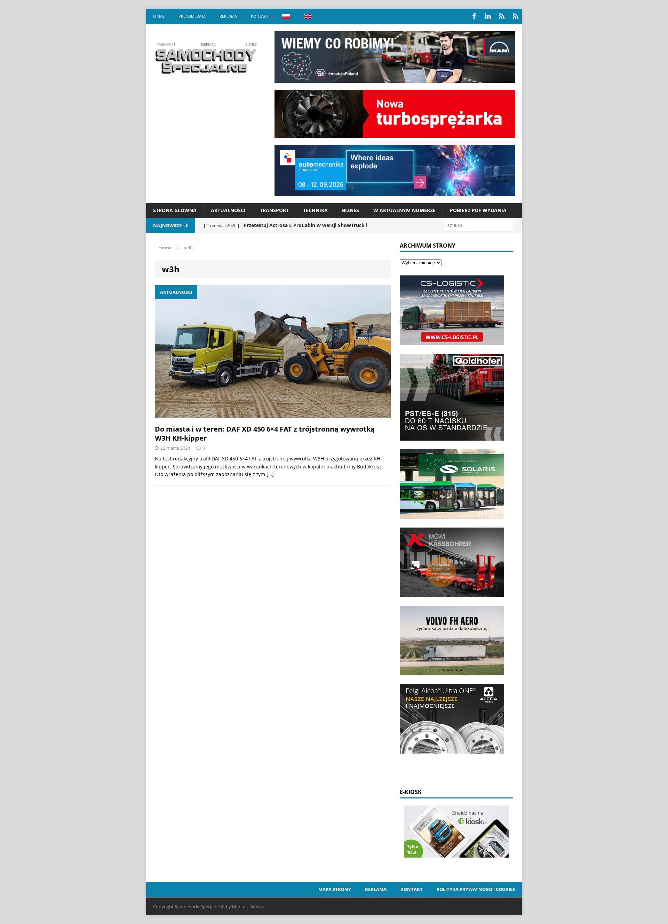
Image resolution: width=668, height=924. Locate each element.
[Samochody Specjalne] (205, 58)
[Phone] (501, 16)
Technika (315, 210)
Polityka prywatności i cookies (476, 889)
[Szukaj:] (478, 225)
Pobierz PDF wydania (478, 210)
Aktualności (228, 210)
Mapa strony (334, 889)
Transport (274, 210)
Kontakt (259, 16)
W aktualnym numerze (404, 210)
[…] (270, 474)
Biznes (350, 210)
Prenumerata (192, 16)
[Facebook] (474, 16)
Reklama (228, 16)
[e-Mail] (515, 16)
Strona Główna (175, 210)
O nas (159, 16)
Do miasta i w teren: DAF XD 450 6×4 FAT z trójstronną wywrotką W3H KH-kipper (265, 433)
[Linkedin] (488, 16)
